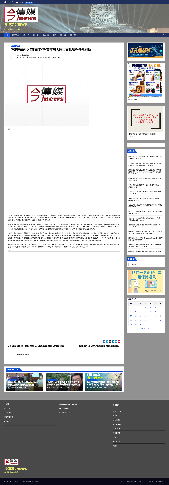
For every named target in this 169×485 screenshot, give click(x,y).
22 (131, 320)
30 (136, 324)
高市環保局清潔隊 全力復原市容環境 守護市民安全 (144, 225)
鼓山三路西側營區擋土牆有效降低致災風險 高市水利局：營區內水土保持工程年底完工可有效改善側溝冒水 (103, 384)
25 (145, 320)
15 (131, 316)
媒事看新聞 (116, 429)
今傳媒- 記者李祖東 (24, 55)
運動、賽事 (73, 35)
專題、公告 (63, 35)
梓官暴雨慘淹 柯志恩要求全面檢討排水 (140, 251)
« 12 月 (143, 328)
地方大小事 (26, 35)
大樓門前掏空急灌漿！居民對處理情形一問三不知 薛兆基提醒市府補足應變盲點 (63, 384)
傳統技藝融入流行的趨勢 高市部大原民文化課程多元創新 (44, 57)
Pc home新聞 (117, 424)
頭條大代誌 (15, 35)
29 (131, 324)
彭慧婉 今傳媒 (22, 387)
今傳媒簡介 (142, 481)
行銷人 (115, 437)
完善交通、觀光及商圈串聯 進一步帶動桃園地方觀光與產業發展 (24, 383)
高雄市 (18, 45)
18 (145, 316)
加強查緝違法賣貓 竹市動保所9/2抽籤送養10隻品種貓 (145, 192)
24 (140, 320)
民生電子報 (116, 441)
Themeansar (35, 481)
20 (155, 316)
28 (160, 320)
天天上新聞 (116, 433)
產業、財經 (46, 35)
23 (136, 320)
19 (150, 316)
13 (155, 312)
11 (145, 312)
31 (140, 324)
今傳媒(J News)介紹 (131, 481)
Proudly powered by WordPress (12, 481)
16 (136, 316)
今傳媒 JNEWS (15, 24)
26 (150, 320)
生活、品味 (36, 35)
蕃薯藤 (115, 416)
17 (140, 316)
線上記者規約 (159, 481)
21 (160, 316)
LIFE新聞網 (116, 420)
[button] (163, 35)
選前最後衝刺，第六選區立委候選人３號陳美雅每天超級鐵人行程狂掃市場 (36, 346)
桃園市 (15, 380)
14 (160, 312)
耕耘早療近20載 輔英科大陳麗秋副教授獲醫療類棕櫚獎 (99, 346)
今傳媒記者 (150, 481)
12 (150, 312)
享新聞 (115, 446)
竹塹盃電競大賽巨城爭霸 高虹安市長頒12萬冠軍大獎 (145, 205)
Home (121, 481)
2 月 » (148, 328)
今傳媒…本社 (117, 411)
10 (140, 312)
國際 (54, 35)
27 (155, 320)
